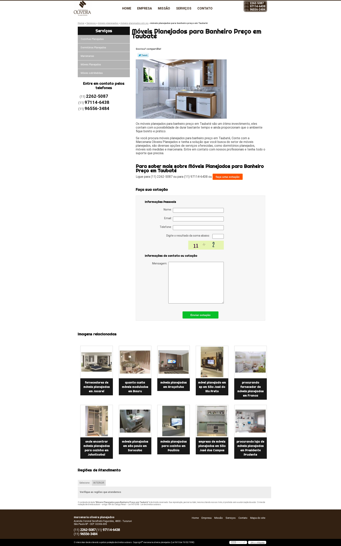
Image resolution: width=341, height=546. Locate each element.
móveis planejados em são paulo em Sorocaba (135, 446)
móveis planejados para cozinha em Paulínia (173, 446)
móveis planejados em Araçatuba (173, 385)
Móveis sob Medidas (92, 73)
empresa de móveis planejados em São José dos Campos (212, 446)
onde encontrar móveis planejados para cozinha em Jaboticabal (96, 448)
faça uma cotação (228, 176)
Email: (168, 218)
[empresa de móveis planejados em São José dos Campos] (212, 421)
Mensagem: (160, 263)
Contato (205, 8)
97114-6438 (257, 6)
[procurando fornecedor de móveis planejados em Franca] (250, 362)
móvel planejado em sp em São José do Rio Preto (212, 387)
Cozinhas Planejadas (92, 39)
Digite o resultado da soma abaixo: (188, 235)
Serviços (183, 8)
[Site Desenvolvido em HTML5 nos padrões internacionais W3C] (238, 542)
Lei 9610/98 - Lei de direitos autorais (144, 504)
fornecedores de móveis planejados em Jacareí (96, 387)
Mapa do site (257, 517)
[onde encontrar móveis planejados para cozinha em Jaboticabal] (96, 421)
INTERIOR (98, 482)
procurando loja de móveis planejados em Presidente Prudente (250, 448)
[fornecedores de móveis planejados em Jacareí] (96, 362)
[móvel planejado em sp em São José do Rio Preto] (212, 362)
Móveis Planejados (91, 64)
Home (126, 8)
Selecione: (84, 482)
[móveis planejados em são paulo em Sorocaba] (135, 421)
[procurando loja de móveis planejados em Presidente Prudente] (250, 421)
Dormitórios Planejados (93, 47)
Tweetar (143, 55)
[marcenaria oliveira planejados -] (96, 8)
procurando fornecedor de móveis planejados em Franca (250, 389)
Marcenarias (87, 56)
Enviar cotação (200, 315)
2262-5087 (257, 3)
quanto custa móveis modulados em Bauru (135, 387)
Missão (164, 8)
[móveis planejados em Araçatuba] (173, 362)
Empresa (144, 8)
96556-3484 (257, 9)
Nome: (168, 209)
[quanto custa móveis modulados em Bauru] (135, 362)
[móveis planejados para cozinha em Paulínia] (173, 421)
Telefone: (166, 226)
